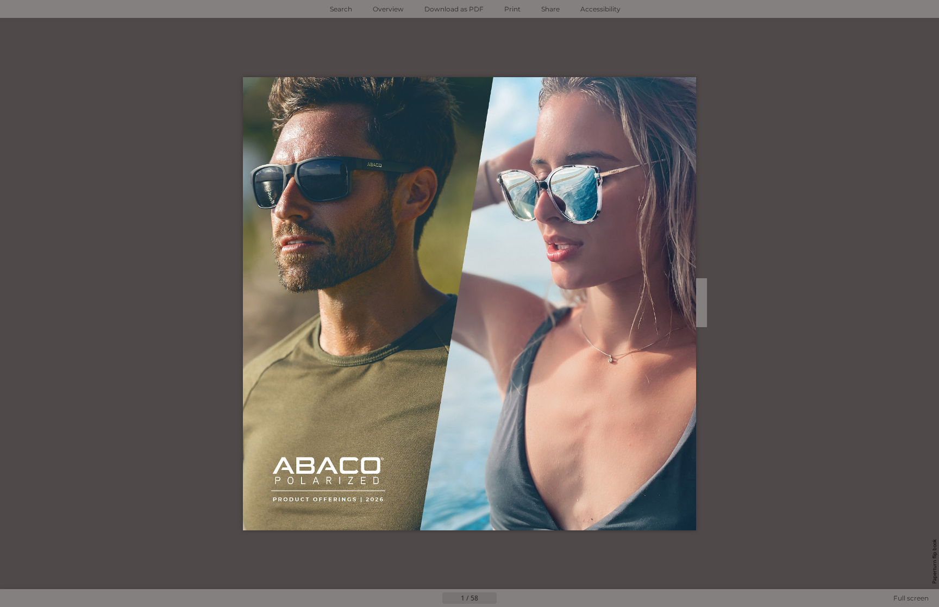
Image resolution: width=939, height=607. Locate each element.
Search (341, 9)
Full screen (911, 598)
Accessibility (600, 9)
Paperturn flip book (934, 561)
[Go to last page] (522, 598)
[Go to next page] (505, 598)
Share (550, 9)
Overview (388, 9)
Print (512, 9)
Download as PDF (454, 9)
